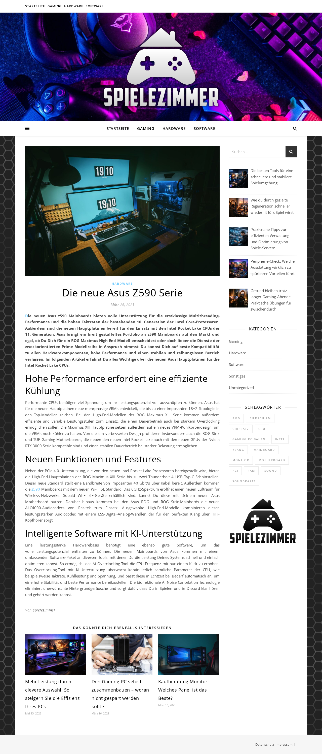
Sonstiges (237, 376)
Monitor (240, 460)
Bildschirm (260, 418)
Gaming (55, 6)
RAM (251, 470)
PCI (235, 470)
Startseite (35, 6)
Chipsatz (240, 429)
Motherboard (272, 460)
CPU (261, 429)
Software (95, 6)
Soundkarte (244, 481)
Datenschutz (264, 744)
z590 (35, 489)
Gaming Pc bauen (249, 439)
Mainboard (264, 450)
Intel (280, 439)
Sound (270, 470)
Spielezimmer (44, 610)
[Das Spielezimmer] (161, 67)
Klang (238, 450)
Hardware (73, 6)
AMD (236, 418)
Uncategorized (241, 387)
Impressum (284, 744)
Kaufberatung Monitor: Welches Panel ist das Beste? (183, 689)
